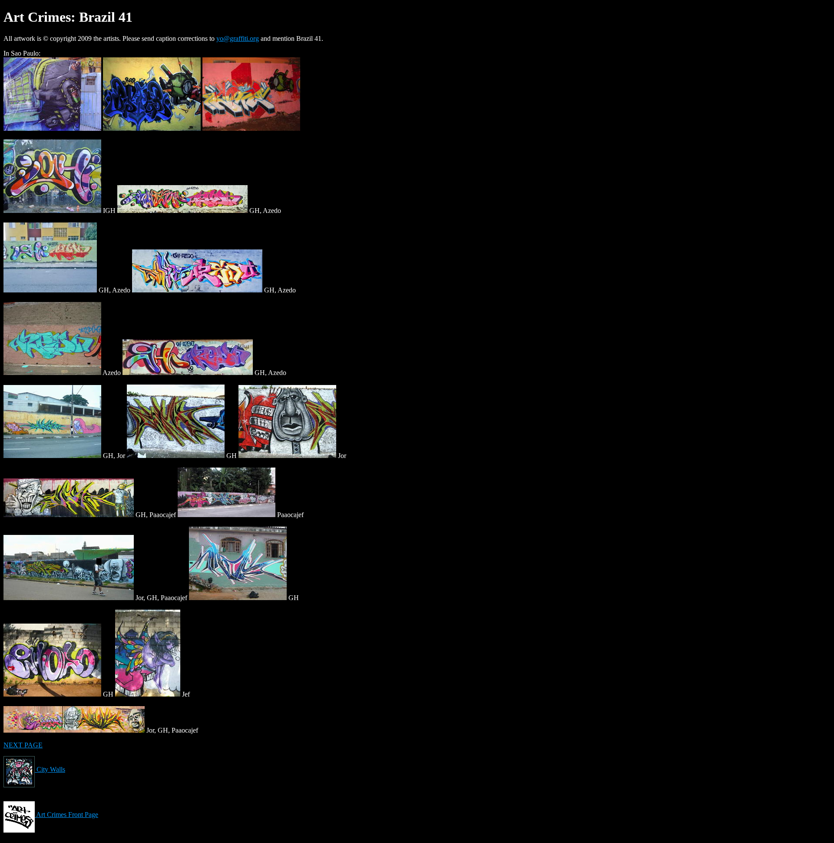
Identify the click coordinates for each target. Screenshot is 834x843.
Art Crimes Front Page (66, 814)
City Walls (50, 769)
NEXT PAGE (23, 745)
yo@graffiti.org (237, 38)
